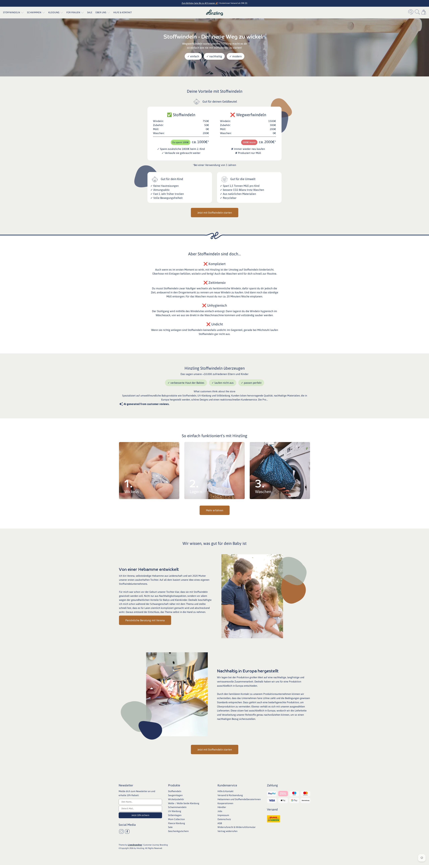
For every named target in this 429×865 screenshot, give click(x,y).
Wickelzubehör (176, 799)
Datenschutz (224, 819)
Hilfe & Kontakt (122, 12)
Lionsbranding (135, 845)
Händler (222, 807)
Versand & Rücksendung (230, 795)
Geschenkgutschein (178, 831)
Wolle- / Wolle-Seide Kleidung (183, 803)
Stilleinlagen (174, 815)
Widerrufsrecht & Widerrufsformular (237, 827)
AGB (220, 823)
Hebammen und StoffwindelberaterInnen (239, 799)
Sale (89, 12)
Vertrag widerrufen (227, 831)
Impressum (223, 815)
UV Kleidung (174, 811)
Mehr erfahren (214, 510)
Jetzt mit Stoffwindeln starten (214, 212)
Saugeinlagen (175, 795)
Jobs (220, 811)
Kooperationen (225, 803)
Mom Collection (176, 819)
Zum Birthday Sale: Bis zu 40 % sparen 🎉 (200, 3)
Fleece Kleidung (176, 823)
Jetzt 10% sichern (140, 815)
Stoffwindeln (174, 791)
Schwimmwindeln (177, 807)
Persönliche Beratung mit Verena (145, 620)
